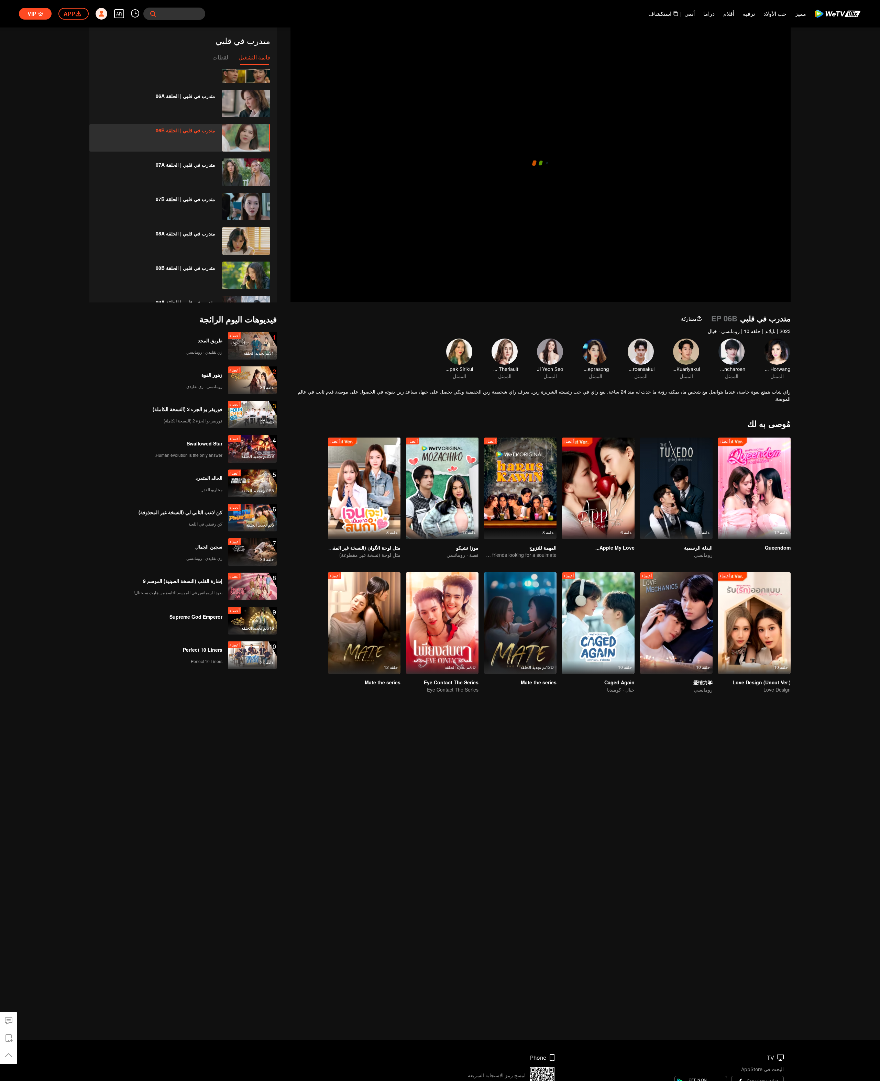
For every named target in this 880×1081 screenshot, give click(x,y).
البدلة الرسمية (698, 547)
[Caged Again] (598, 623)
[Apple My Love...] (598, 488)
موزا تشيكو (467, 547)
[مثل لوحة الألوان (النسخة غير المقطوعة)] (364, 488)
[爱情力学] (676, 623)
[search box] (153, 14)
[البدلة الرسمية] (676, 488)
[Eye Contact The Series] (442, 623)
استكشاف (659, 14)
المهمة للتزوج (543, 547)
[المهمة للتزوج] (520, 488)
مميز (800, 14)
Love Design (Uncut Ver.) (762, 682)
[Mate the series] (520, 623)
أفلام (728, 14)
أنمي (689, 14)
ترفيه (749, 14)
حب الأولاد (774, 14)
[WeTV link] (838, 13)
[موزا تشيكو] (442, 488)
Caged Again (619, 682)
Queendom (778, 547)
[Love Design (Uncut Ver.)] (754, 623)
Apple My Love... (615, 547)
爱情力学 (703, 682)
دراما (709, 14)
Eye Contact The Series (451, 682)
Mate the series (539, 682)
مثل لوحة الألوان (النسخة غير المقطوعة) (360, 547)
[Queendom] (754, 488)
